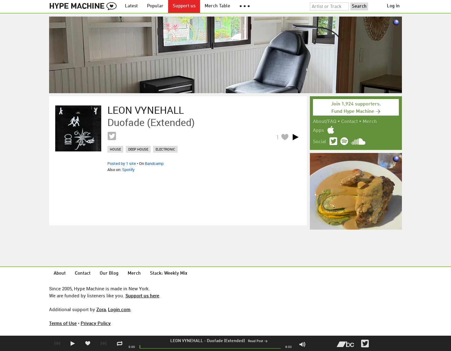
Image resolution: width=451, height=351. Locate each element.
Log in (393, 6)
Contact (349, 121)
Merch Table (217, 6)
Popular (155, 6)
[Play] (295, 137)
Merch (370, 121)
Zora (101, 309)
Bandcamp (154, 163)
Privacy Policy (96, 323)
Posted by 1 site (121, 163)
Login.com (119, 309)
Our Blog (109, 273)
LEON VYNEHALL (186, 341)
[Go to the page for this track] (78, 128)
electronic (165, 149)
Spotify (128, 169)
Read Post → (258, 341)
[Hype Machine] (84, 6)
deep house (138, 149)
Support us (184, 6)
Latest (131, 6)
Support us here (142, 295)
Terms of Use (63, 323)
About (60, 273)
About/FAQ (324, 121)
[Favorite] (284, 137)
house (115, 149)
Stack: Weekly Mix (168, 273)
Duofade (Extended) (226, 341)
